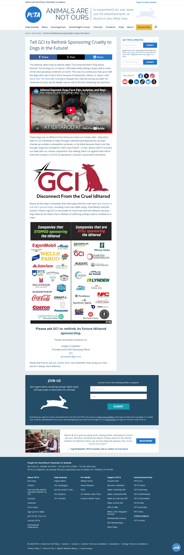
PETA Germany (140, 489)
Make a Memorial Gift (116, 494)
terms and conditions (106, 417)
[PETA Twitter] (146, 76)
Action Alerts (36, 33)
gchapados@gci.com (71, 356)
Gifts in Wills (112, 507)
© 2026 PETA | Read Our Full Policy (43, 544)
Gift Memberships (115, 522)
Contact (74, 544)
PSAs (83, 489)
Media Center (87, 481)
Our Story (31, 481)
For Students (60, 494)
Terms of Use (48, 548)
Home (27, 33)
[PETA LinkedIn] (136, 81)
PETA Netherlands (142, 494)
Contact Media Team (90, 498)
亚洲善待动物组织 (141, 516)
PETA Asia (138, 511)
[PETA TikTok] (142, 81)
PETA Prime (32, 507)
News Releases (87, 485)
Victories (31, 498)
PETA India (139, 503)
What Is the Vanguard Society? (117, 512)
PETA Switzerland (142, 498)
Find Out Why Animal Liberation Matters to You (37, 491)
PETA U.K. (138, 481)
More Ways (112, 527)
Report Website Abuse (67, 548)
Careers (30, 485)
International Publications (33, 526)
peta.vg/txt (131, 52)
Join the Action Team (63, 489)
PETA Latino (139, 520)
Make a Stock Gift (115, 503)
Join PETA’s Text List (36, 516)
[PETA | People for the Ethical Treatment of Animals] (33, 14)
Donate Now (113, 481)
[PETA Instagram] (152, 76)
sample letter (63, 362)
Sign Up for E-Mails (35, 511)
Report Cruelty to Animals (147, 2)
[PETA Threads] (154, 81)
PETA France (139, 485)
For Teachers (60, 498)
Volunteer (31, 503)
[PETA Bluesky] (148, 81)
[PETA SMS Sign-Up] (130, 81)
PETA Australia (140, 507)
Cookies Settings (86, 548)
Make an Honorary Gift (117, 498)
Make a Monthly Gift (116, 489)
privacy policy (110, 419)
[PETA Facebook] (140, 76)
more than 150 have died (42, 78)
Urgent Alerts (60, 481)
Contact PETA (33, 520)
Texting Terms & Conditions (134, 544)
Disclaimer (114, 544)
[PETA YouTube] (125, 81)
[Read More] (92, 441)
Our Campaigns (61, 485)
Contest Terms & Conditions (94, 544)
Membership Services (116, 518)
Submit (150, 45)
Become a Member (115, 485)
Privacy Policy (33, 548)
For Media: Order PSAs (91, 494)
